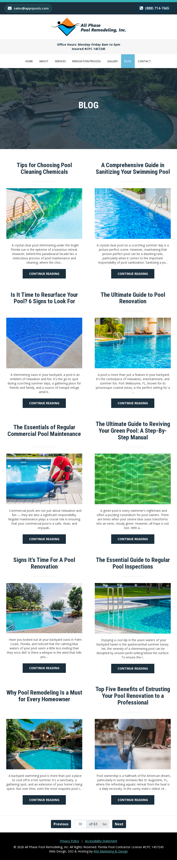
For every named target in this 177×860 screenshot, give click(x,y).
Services (60, 61)
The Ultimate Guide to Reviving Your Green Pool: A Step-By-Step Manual (133, 431)
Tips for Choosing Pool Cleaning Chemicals (44, 168)
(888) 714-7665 (156, 8)
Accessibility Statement (101, 841)
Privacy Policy (69, 841)
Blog (127, 61)
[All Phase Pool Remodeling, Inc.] (88, 27)
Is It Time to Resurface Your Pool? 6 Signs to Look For (44, 298)
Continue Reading (44, 274)
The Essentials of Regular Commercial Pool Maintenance (44, 430)
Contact (144, 61)
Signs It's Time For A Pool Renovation (44, 563)
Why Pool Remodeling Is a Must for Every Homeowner (44, 696)
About (43, 61)
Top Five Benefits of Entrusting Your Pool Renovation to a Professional (132, 696)
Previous (61, 824)
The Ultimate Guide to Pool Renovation (133, 298)
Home (29, 61)
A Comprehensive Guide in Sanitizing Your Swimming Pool (133, 168)
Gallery (112, 61)
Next (119, 824)
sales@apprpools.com (31, 8)
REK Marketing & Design (110, 851)
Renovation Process (86, 61)
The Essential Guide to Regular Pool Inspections (133, 563)
